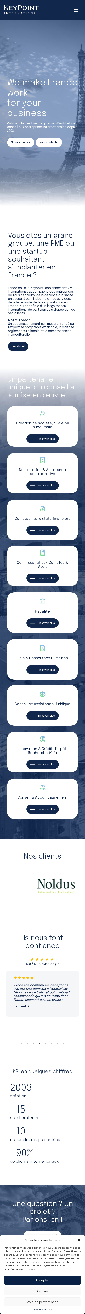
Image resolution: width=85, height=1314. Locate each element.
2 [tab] (28, 1043)
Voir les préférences (42, 1302)
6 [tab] (51, 1043)
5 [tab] (45, 1043)
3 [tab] (34, 1043)
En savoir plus (46, 438)
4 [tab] (40, 1043)
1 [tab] (22, 1043)
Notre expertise (20, 142)
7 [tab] (57, 1043)
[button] (79, 1240)
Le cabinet (18, 346)
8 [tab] (63, 1043)
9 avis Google (49, 964)
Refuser (42, 1291)
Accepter (42, 1280)
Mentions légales (43, 1309)
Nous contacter (49, 142)
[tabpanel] (42, 993)
